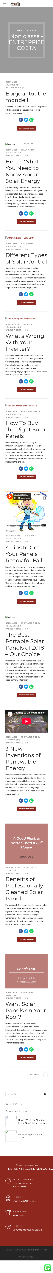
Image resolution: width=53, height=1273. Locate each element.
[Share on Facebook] (21, 120)
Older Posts (35, 1075)
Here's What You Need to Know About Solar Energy (31, 1121)
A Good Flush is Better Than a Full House (27, 842)
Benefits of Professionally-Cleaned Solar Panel (25, 889)
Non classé (11, 82)
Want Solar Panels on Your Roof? (25, 1010)
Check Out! (26, 969)
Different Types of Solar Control (26, 258)
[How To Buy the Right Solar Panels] (26, 406)
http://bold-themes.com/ (26, 979)
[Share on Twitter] (26, 120)
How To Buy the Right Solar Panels (25, 429)
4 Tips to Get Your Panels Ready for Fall (23, 554)
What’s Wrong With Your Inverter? (24, 342)
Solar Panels (28, 150)
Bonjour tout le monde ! (25, 96)
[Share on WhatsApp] (31, 120)
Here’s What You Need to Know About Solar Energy (22, 171)
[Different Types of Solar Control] (26, 238)
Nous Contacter (26, 1257)
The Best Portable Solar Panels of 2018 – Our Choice (24, 644)
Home (19, 31)
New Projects (12, 324)
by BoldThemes (13, 156)
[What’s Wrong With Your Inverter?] (26, 318)
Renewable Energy (30, 411)
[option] (26, 144)
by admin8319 (12, 88)
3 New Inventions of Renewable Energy (23, 758)
